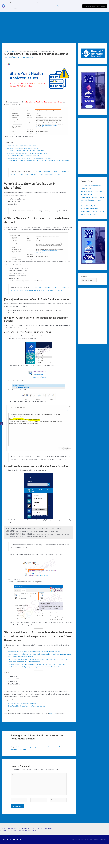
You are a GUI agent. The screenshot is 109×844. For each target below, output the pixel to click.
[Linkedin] (10, 839)
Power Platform (15, 9)
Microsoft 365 (36, 3)
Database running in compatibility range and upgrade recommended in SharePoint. (36, 664)
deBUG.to (52, 713)
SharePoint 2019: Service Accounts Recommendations (26, 706)
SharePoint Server (27, 57)
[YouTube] (7, 839)
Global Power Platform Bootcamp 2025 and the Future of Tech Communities (92, 200)
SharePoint (13, 3)
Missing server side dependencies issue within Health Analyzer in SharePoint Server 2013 (38, 659)
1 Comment (8, 57)
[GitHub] (4, 839)
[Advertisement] (54, 25)
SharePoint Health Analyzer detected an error (24, 662)
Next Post (71, 726)
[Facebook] (14, 839)
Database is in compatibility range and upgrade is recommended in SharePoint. (34, 667)
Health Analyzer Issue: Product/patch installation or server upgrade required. (34, 651)
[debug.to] (20, 839)
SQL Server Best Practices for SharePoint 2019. (24, 703)
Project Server (24, 3)
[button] (58, 6)
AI (23, 9)
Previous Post (7, 726)
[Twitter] (17, 839)
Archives (84, 276)
